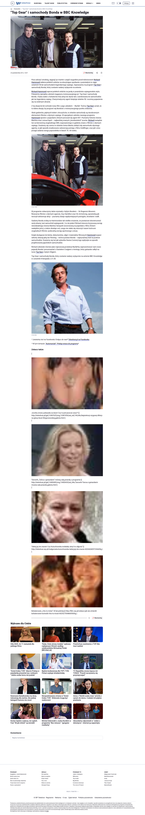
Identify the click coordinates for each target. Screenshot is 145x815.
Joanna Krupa (108, 780)
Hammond (35, 118)
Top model (76, 778)
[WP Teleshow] (25, 3)
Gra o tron (44, 780)
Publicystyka (62, 3)
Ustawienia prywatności (102, 798)
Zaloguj (126, 3)
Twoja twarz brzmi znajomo (17, 783)
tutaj (47, 811)
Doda (105, 778)
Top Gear (97, 85)
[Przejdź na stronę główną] (13, 5)
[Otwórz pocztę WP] (113, 3)
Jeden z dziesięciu (78, 774)
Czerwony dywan (76, 3)
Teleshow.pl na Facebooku (78, 339)
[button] (118, 3)
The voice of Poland (78, 785)
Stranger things (46, 785)
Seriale (89, 3)
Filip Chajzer (107, 783)
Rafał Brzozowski (108, 776)
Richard (91, 120)
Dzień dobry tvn (14, 778)
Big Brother (76, 780)
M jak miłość (45, 778)
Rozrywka (37, 3)
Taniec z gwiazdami (15, 785)
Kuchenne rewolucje (78, 783)
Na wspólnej (45, 774)
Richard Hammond (38, 91)
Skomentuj (89, 73)
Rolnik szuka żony (15, 776)
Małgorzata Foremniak (110, 774)
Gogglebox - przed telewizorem (18, 774)
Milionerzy (75, 776)
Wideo (98, 3)
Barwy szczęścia (46, 776)
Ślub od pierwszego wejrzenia (18, 780)
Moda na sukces (46, 783)
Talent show (49, 3)
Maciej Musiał (108, 785)
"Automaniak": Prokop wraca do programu (61, 344)
